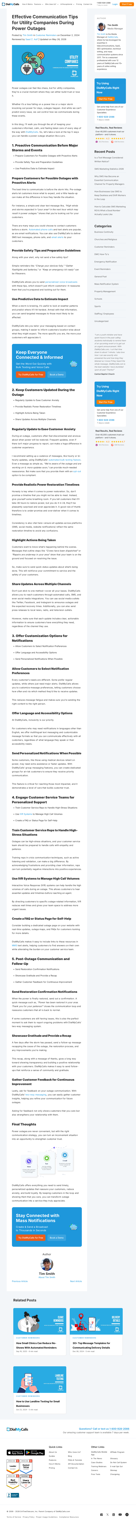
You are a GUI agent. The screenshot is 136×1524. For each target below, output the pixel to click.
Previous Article (20, 1281)
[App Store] (15, 1453)
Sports (97, 306)
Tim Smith (28, 35)
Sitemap (113, 1470)
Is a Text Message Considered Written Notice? (108, 159)
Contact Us (87, 4)
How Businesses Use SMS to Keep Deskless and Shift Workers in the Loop (110, 195)
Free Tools (95, 1474)
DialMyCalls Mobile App (99, 1453)
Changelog (115, 1474)
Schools (98, 299)
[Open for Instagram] (127, 1514)
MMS (14, 945)
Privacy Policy (28, 1517)
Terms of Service (14, 1517)
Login (115, 4)
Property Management (105, 291)
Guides (52, 1456)
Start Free (127, 4)
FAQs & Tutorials (75, 1460)
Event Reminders (102, 269)
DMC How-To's (101, 254)
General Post (100, 276)
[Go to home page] (10, 4)
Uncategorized (101, 321)
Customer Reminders (46, 35)
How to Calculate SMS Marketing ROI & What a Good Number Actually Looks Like (110, 210)
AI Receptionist (66, 4)
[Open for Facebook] (101, 1514)
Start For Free (105, 99)
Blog (70, 1456)
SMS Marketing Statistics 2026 (109, 169)
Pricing (79, 4)
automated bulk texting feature (65, 459)
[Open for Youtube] (120, 1514)
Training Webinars (98, 1466)
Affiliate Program (117, 1452)
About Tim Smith (47, 1277)
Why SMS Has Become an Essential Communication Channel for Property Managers (109, 180)
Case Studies (96, 1462)
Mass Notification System (106, 284)
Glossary (114, 1458)
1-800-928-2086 (103, 3)
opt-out (77, 471)
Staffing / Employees (104, 313)
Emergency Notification (105, 261)
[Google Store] (35, 1453)
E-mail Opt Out (116, 1466)
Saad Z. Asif (32, 39)
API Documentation (76, 1464)
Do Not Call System (118, 1462)
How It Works (27, 4)
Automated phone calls (41, 229)
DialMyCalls (32, 132)
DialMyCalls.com (63, 1511)
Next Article (76, 1281)
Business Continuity (103, 232)
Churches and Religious (105, 239)
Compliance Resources (69, 1517)
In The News (96, 1458)
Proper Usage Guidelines (47, 1517)
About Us (53, 1452)
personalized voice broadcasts (61, 282)
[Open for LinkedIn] (113, 1514)
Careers (94, 1470)
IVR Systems (26, 814)
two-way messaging (36, 1094)
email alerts (57, 237)
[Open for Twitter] (108, 1514)
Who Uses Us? (50, 4)
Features (37, 4)
